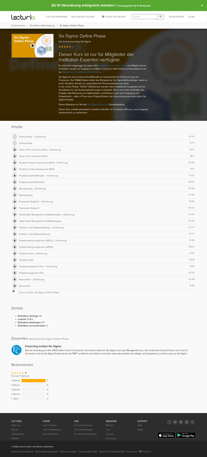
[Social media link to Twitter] (175, 422)
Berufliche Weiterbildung (42, 25)
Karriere (110, 434)
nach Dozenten (50, 434)
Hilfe (139, 425)
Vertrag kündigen (68, 451)
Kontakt (15, 438)
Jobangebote (18, 434)
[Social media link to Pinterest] (181, 422)
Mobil (140, 429)
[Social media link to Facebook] (169, 422)
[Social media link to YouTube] (187, 422)
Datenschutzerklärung (22, 451)
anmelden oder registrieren (112, 65)
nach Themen (50, 425)
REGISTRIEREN (176, 16)
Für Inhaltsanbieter (83, 429)
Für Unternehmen (83, 425)
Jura (108, 429)
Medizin (110, 425)
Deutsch (146, 451)
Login (191, 16)
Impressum (131, 451)
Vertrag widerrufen (88, 451)
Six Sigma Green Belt (98, 104)
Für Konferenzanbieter (85, 434)
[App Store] (166, 435)
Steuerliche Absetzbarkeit (112, 451)
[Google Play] (186, 435)
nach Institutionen (52, 429)
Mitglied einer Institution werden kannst (81, 72)
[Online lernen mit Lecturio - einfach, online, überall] (23, 17)
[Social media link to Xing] (193, 422)
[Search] (160, 16)
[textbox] (145, 16)
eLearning (111, 438)
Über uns (16, 425)
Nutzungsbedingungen (46, 451)
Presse (14, 429)
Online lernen (18, 25)
